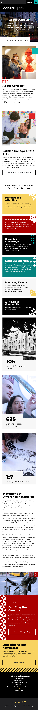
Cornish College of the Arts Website (19, 172)
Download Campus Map (22, 632)
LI (19, 702)
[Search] (2, 2)
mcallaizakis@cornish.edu (19, 689)
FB (12, 702)
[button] (34, 8)
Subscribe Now (19, 662)
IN (22, 702)
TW (16, 702)
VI (25, 702)
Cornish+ (14, 8)
